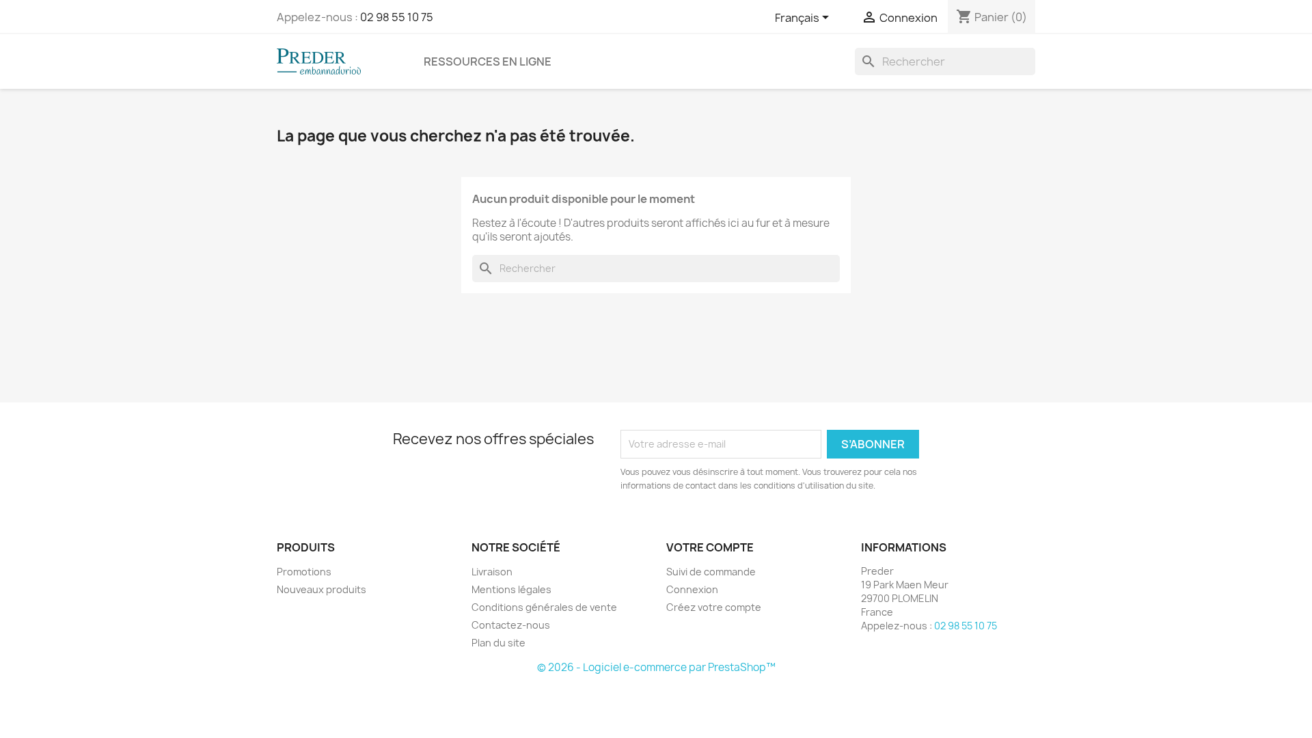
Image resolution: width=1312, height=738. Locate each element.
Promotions (304, 571)
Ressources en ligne (487, 61)
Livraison (492, 571)
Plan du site (498, 642)
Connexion (692, 589)
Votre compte (710, 547)
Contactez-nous (511, 624)
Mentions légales (511, 589)
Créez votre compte (713, 607)
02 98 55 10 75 (396, 17)
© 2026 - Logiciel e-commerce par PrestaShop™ (656, 667)
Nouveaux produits (321, 589)
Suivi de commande (711, 571)
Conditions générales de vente (544, 607)
